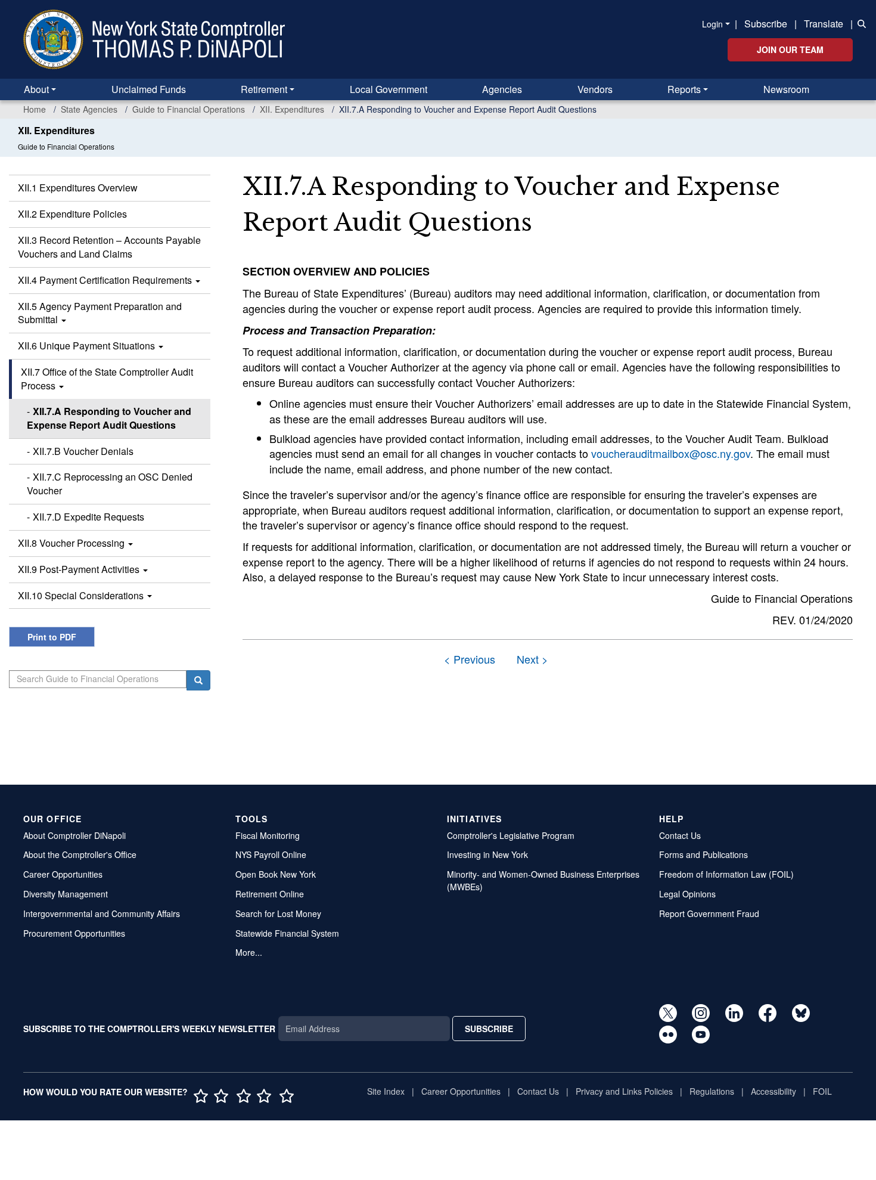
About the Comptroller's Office (79, 854)
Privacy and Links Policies (624, 1091)
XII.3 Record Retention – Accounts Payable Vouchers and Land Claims (109, 247)
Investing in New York (487, 854)
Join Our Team (790, 49)
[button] (859, 23)
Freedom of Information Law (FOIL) (726, 874)
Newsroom (786, 89)
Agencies (502, 89)
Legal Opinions (687, 894)
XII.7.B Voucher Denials (83, 451)
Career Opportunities (62, 874)
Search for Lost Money (278, 913)
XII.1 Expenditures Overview (78, 187)
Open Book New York (275, 874)
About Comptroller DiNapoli (74, 835)
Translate (823, 23)
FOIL (822, 1091)
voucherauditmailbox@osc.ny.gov (670, 453)
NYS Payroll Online (270, 854)
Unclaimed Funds (148, 89)
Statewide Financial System (287, 933)
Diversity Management (65, 894)
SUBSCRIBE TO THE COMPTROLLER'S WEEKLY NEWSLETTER (149, 1028)
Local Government (388, 89)
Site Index (386, 1091)
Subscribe (765, 23)
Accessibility (773, 1091)
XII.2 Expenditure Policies (72, 214)
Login (712, 24)
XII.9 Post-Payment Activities (80, 569)
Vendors (595, 89)
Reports (684, 89)
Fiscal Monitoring (267, 835)
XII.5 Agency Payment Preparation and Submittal (100, 313)
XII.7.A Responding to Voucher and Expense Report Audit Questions (109, 418)
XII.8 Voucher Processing (72, 543)
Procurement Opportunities (74, 933)
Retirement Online (269, 894)
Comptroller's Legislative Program (510, 835)
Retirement (264, 89)
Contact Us (680, 835)
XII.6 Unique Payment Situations (87, 345)
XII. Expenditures (292, 109)
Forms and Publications (703, 854)
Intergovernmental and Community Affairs (101, 913)
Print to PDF (51, 637)
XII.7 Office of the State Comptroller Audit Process (107, 378)
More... (248, 952)
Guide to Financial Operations (188, 109)
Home (34, 109)
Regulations (711, 1091)
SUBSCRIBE (489, 1029)
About (36, 89)
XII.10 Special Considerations (82, 595)
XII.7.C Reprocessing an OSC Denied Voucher (109, 483)
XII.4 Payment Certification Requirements (106, 280)
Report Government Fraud (709, 913)
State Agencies (89, 109)
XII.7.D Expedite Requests (88, 517)
